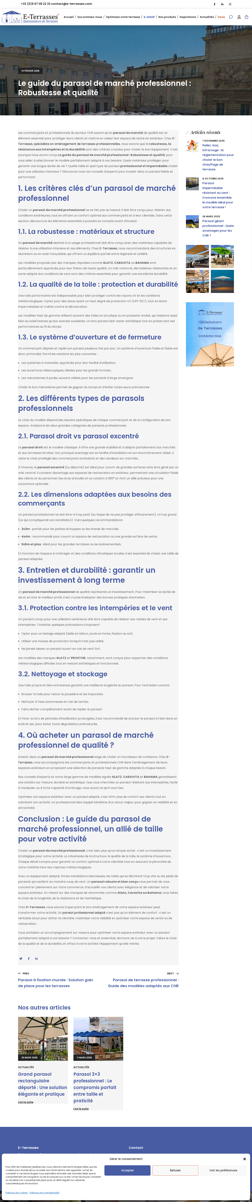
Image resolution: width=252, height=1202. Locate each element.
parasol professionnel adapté (83, 913)
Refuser (175, 1170)
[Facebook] (214, 4)
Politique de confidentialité (44, 1192)
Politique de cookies (17, 1192)
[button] (244, 1159)
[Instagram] (230, 4)
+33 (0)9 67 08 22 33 (35, 4)
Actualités (26, 1067)
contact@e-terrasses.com (71, 4)
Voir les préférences (223, 1170)
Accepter (127, 1170)
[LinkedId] (222, 4)
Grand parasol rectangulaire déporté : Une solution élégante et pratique (42, 1084)
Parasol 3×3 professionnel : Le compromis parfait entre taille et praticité (94, 1087)
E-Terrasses (108, 248)
